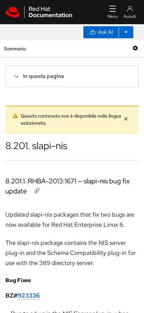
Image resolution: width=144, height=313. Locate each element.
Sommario (15, 48)
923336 (29, 295)
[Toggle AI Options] (126, 32)
